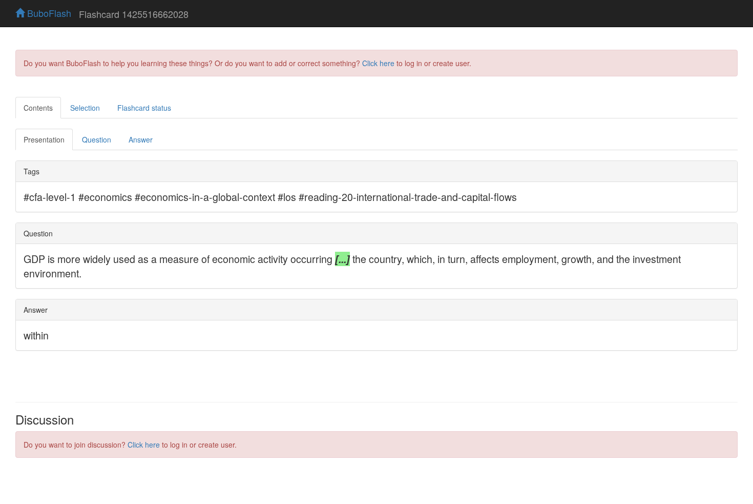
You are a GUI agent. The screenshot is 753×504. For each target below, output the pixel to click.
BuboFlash (48, 12)
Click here (378, 63)
